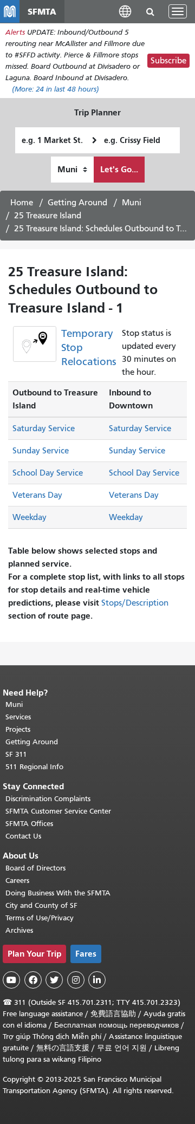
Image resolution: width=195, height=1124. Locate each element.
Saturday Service (43, 428)
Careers (17, 880)
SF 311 (16, 754)
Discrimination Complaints (47, 798)
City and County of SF (41, 905)
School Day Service (47, 473)
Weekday (29, 517)
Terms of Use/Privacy (39, 917)
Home (21, 202)
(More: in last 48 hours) (55, 89)
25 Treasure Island (47, 215)
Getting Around (77, 202)
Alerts (15, 32)
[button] (125, 11)
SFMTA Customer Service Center (58, 811)
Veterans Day (37, 495)
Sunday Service (40, 451)
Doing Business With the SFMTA (57, 893)
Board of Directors (35, 868)
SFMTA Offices (29, 823)
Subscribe (168, 61)
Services (18, 717)
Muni (131, 202)
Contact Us (23, 836)
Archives (19, 930)
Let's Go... (119, 169)
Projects (17, 729)
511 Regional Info (34, 766)
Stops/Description (134, 603)
